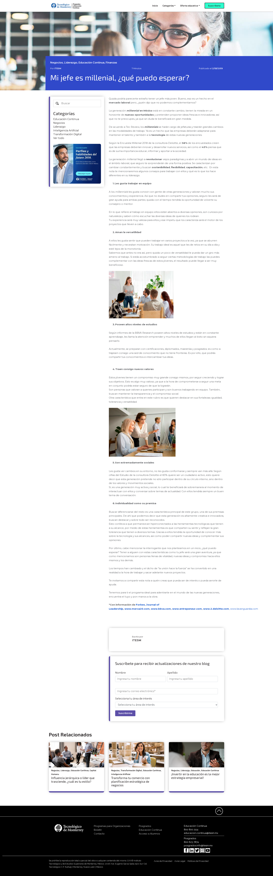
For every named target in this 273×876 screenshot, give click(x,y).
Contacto (99, 833)
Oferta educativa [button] (189, 5)
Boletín (98, 829)
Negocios (59, 122)
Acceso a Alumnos (149, 833)
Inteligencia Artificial (66, 130)
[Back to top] (219, 811)
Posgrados (145, 826)
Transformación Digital (67, 134)
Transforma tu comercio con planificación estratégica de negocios (130, 781)
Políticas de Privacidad (198, 861)
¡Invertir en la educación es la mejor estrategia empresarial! (195, 776)
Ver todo (58, 138)
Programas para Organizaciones (112, 826)
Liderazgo (59, 126)
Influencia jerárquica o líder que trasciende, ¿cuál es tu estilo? (72, 779)
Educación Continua (66, 119)
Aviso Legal (179, 861)
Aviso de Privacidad (163, 861)
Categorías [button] (168, 5)
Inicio (155, 5)
